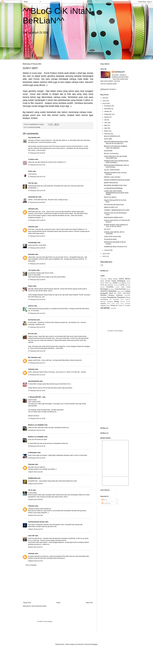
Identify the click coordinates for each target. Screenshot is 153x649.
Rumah (128, 301)
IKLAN (102, 285)
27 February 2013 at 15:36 (36, 390)
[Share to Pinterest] (58, 124)
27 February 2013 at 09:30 (36, 248)
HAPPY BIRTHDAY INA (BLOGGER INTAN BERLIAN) (115, 157)
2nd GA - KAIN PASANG (112, 170)
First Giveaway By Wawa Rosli (114, 204)
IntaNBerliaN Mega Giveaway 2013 (115, 246)
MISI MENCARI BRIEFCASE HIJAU (115, 185)
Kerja (117, 289)
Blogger (95, 644)
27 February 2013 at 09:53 (36, 279)
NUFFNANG (126, 293)
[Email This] (49, 124)
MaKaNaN (112, 291)
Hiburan (124, 283)
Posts (105, 500)
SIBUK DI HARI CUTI (111, 207)
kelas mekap (125, 287)
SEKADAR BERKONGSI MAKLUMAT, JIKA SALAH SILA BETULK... (116, 142)
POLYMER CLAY (118, 299)
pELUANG (127, 295)
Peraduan (121, 297)
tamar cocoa (120, 303)
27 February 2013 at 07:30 (36, 165)
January (107, 250)
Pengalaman (112, 297)
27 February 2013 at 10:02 (36, 299)
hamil (119, 283)
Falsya (30, 286)
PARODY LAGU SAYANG (112, 177)
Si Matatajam (32, 452)
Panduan (111, 295)
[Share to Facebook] (56, 124)
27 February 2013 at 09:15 (36, 220)
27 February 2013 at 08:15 (36, 202)
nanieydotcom (33, 197)
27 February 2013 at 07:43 (36, 176)
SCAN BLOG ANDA (110, 239)
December (107, 106)
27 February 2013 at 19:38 (36, 418)
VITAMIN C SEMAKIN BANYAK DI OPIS (116, 210)
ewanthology (32, 242)
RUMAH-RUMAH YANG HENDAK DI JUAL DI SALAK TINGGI (116, 225)
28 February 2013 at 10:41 (36, 430)
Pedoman (119, 295)
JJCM (122, 285)
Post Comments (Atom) (39, 606)
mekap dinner (121, 291)
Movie (111, 293)
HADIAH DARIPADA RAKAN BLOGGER (117, 180)
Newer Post (27, 602)
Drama (110, 283)
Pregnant (127, 299)
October (107, 111)
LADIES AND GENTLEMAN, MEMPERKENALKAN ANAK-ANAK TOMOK (116, 192)
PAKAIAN (103, 295)
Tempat (112, 305)
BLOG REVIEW (105, 281)
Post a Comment (31, 565)
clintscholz (80, 644)
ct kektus (31, 159)
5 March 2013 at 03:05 (35, 499)
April (106, 128)
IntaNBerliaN (32, 478)
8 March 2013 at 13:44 (35, 561)
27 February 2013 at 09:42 (36, 264)
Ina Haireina (32, 320)
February (107, 134)
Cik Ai (30, 490)
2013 (104, 103)
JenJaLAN (117, 285)
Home (58, 602)
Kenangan (104, 289)
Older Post (89, 602)
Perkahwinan (104, 299)
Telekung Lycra (105, 305)
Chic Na (30, 183)
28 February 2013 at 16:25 (36, 458)
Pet (110, 299)
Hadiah (115, 283)
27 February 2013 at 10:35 (36, 351)
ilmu (106, 285)
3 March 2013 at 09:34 (35, 484)
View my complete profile (108, 84)
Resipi (116, 301)
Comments (107, 503)
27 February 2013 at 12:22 (36, 375)
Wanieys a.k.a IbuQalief (36, 425)
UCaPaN (105, 308)
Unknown (31, 209)
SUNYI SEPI (108, 139)
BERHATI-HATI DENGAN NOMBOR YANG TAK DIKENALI (115, 147)
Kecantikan (110, 287)
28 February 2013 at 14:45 (36, 446)
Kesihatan (122, 289)
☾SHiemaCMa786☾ (35, 397)
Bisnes (127, 279)
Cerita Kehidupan (119, 281)
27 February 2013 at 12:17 (36, 363)
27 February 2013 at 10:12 (36, 313)
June (106, 122)
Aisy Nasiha (32, 137)
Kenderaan (112, 289)
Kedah (117, 287)
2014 (104, 101)
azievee (30, 306)
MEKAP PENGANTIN (111, 183)
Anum (30, 171)
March (106, 131)
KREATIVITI (104, 291)
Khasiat (128, 289)
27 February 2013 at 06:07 (36, 153)
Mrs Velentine (32, 357)
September (108, 114)
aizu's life (31, 535)
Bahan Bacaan (113, 279)
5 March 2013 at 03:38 (35, 515)
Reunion (122, 301)
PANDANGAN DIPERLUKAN (113, 217)
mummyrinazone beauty (36, 522)
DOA (106, 283)
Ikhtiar (38, 127)
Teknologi (127, 303)
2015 (104, 98)
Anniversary (103, 279)
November (107, 109)
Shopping (103, 303)
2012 (104, 253)
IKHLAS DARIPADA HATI (112, 136)
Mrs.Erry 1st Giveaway (111, 153)
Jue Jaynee (32, 270)
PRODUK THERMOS (106, 301)
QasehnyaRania (33, 381)
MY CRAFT (118, 293)
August (106, 117)
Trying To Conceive (124, 305)
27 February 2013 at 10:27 (36, 327)
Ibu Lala (30, 333)
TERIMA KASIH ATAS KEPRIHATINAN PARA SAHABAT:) (116, 161)
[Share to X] (53, 124)
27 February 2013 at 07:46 (36, 190)
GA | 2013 (107, 229)
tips (117, 305)
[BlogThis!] (51, 124)
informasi (110, 285)
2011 (104, 256)
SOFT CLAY (111, 303)
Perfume (127, 297)
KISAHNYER (108, 151)
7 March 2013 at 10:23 (35, 529)
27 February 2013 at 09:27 (36, 236)
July (105, 120)
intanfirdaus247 (119, 72)
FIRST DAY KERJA (110, 197)
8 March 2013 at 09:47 (35, 547)
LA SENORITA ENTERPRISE (113, 188)
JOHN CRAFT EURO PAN (112, 236)
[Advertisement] (58, 584)
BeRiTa (121, 279)
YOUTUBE (113, 308)
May (105, 125)
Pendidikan (103, 297)
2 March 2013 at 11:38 (35, 472)
